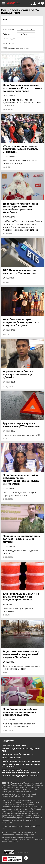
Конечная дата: (8, 44)
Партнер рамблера (22, 852)
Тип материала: (9, 29)
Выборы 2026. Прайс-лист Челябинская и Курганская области (20, 771)
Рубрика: (6, 34)
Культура (7, 233)
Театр (6, 335)
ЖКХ (5, 672)
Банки (6, 282)
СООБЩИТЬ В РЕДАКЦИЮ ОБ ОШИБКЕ (20, 776)
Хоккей (7, 167)
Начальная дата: (9, 39)
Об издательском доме (14, 745)
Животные (8, 109)
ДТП (5, 438)
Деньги (6, 615)
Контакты (28, 754)
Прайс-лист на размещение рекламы (21, 761)
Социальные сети (11, 758)
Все (5, 19)
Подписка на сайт (11, 754)
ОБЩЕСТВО (8, 387)
